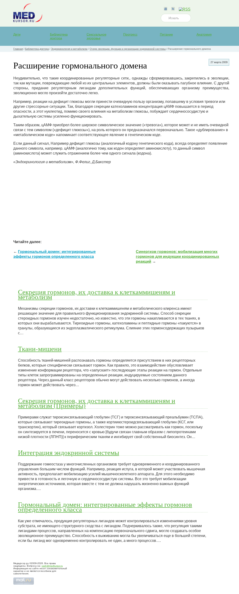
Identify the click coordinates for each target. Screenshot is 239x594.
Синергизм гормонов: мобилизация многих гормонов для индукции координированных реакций (177, 256)
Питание (166, 34)
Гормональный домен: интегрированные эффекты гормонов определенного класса (105, 507)
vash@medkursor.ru (52, 566)
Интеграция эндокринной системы (68, 452)
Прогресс (130, 34)
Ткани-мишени (40, 348)
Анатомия (204, 34)
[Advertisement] (121, 201)
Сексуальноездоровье (96, 36)
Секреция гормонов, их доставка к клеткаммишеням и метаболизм (96, 294)
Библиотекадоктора (59, 36)
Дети (17, 34)
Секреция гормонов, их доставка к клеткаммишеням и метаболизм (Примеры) (96, 403)
